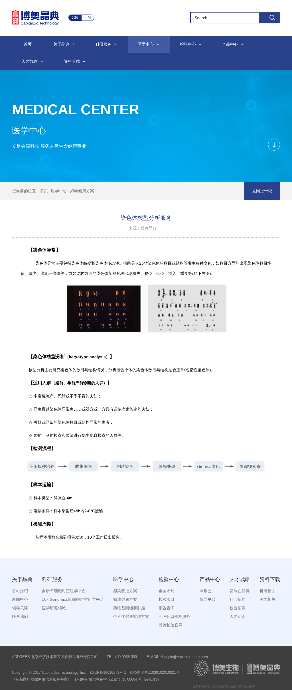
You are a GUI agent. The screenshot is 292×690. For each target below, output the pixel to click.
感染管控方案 (125, 590)
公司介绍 (20, 590)
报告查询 (167, 608)
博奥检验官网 (170, 625)
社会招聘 (238, 599)
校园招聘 (238, 608)
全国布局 (167, 590)
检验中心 (169, 579)
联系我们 (20, 616)
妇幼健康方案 (82, 190)
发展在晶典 (240, 590)
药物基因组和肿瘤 (129, 608)
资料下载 (269, 579)
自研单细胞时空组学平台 (64, 590)
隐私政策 (151, 679)
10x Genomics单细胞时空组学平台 (73, 599)
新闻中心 (20, 599)
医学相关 (267, 599)
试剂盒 (206, 590)
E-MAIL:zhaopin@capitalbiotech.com (177, 657)
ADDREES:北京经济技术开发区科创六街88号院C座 (54, 657)
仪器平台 (208, 599)
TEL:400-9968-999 (122, 657)
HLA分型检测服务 (174, 616)
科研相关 (267, 590)
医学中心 (59, 190)
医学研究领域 (54, 608)
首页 (44, 190)
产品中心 (210, 579)
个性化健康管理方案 (131, 616)
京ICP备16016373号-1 (108, 672)
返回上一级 (262, 190)
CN (75, 17)
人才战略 (240, 579)
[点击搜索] (269, 17)
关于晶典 (22, 579)
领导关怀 (20, 608)
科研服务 (52, 579)
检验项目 (167, 599)
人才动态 (238, 616)
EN (87, 17)
